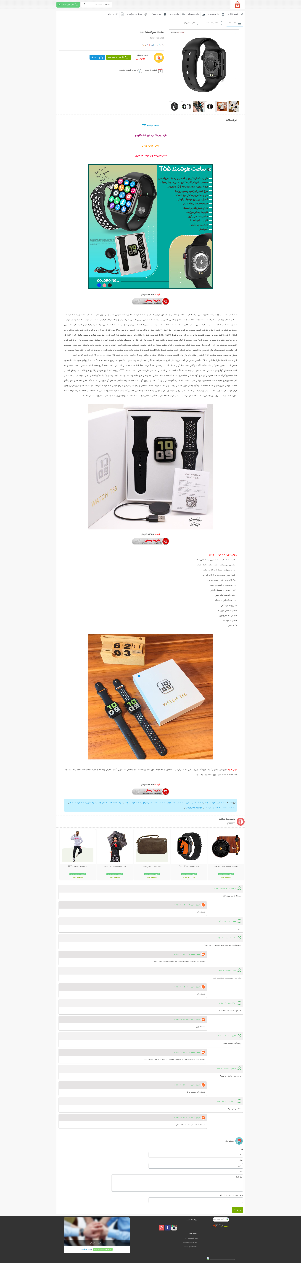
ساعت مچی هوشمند (212, 808)
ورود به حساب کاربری (102, 1249)
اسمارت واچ (147, 803)
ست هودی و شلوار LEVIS (77, 867)
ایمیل (241, 1160)
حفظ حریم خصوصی (190, 1242)
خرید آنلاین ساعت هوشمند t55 (82, 803)
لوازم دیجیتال (193, 14)
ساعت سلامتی (196, 803)
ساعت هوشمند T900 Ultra (189, 867)
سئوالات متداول (191, 1238)
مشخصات (232, 23)
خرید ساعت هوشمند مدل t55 (110, 803)
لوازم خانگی (233, 14)
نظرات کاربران (189, 23)
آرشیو (231, 824)
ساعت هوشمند (159, 803)
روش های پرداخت (191, 1246)
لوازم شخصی (213, 14)
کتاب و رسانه (113, 14)
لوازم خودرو (174, 14)
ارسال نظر (237, 1210)
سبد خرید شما (68, 5)
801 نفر (94, 57)
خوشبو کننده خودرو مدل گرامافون (226, 867)
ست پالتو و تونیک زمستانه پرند (115, 867)
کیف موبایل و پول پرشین (152, 867)
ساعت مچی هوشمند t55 (215, 803)
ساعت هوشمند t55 (132, 803)
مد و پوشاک (156, 14)
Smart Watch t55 (194, 808)
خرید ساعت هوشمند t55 (178, 803)
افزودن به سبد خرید (116, 57)
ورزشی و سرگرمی (134, 14)
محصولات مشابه (212, 23)
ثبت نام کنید (86, 1249)
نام (242, 1149)
